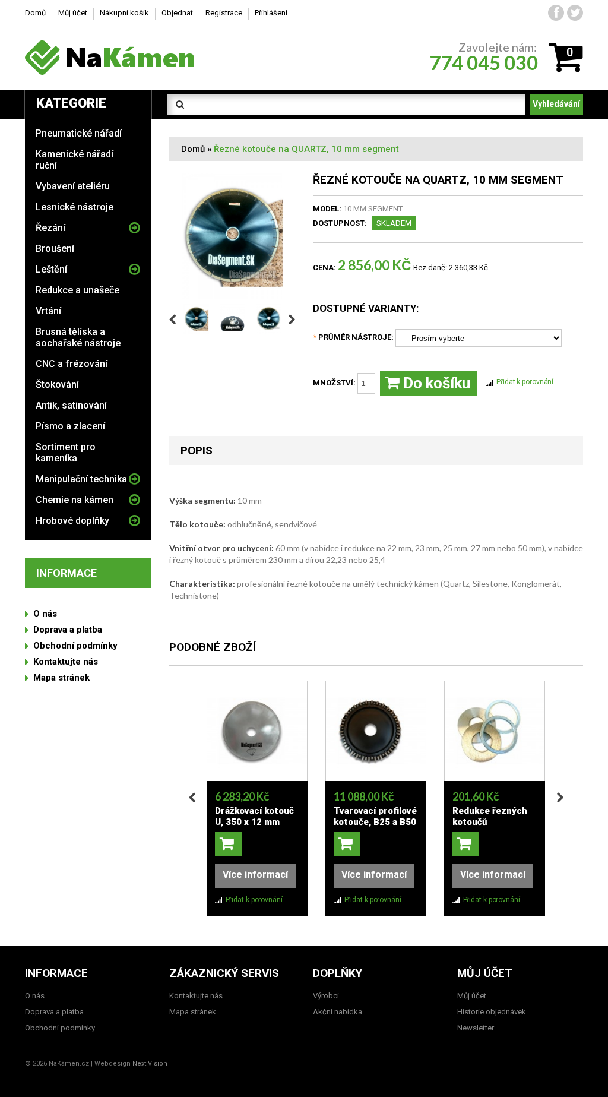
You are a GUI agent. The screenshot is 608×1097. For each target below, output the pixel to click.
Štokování (57, 384)
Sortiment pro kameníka (66, 452)
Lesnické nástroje (74, 207)
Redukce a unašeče (77, 290)
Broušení (55, 248)
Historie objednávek (491, 1011)
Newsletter (475, 1027)
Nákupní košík (124, 12)
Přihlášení (271, 12)
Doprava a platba (67, 629)
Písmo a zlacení (70, 426)
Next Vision (149, 1063)
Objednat (177, 12)
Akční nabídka (337, 1011)
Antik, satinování (71, 405)
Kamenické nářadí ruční (74, 159)
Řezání (50, 227)
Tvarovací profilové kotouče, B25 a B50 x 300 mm (375, 822)
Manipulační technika (81, 479)
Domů (193, 149)
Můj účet (72, 12)
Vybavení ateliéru (73, 186)
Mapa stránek (61, 677)
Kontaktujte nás (65, 661)
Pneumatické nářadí (79, 133)
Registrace (223, 12)
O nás (45, 613)
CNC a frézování (71, 363)
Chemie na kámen (74, 499)
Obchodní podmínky (75, 645)
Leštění (51, 269)
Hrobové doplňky (72, 520)
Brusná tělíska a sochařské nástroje (78, 337)
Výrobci (326, 995)
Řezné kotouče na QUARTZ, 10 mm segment (306, 149)
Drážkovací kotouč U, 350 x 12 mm (254, 816)
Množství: (335, 382)
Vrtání (48, 311)
